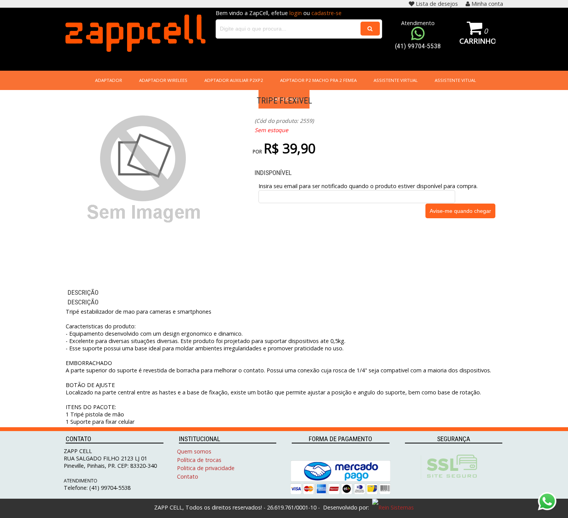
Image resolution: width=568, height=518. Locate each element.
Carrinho (477, 41)
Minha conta (487, 3)
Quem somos (194, 451)
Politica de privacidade (206, 468)
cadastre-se (326, 13)
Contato (187, 476)
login (295, 13)
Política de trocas (199, 460)
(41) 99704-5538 (418, 46)
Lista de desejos (437, 3)
